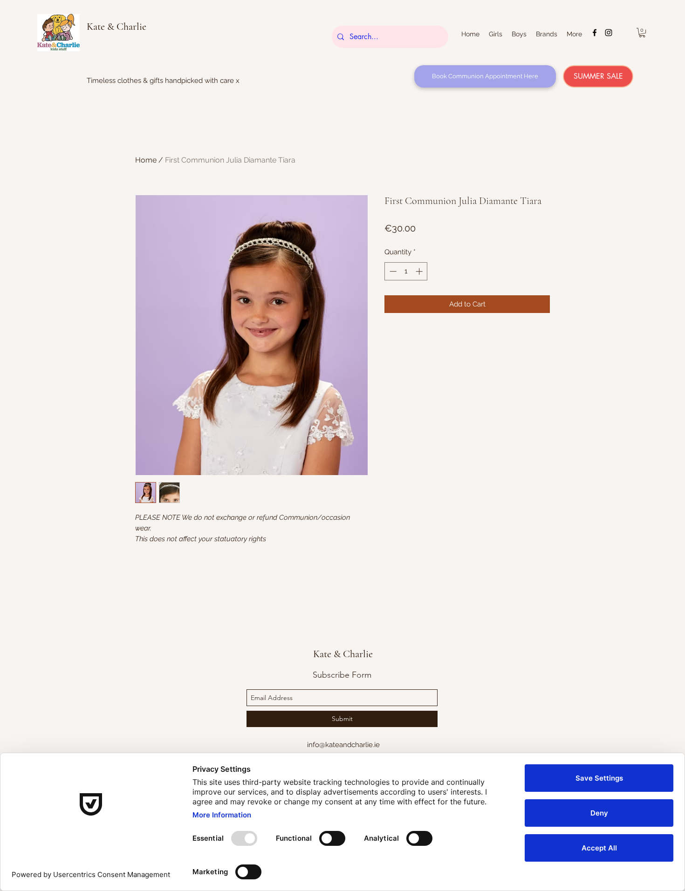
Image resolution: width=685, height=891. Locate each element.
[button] (642, 32)
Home (146, 160)
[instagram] (608, 32)
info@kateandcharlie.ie (343, 745)
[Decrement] (392, 271)
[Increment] (420, 271)
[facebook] (594, 32)
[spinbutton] (406, 271)
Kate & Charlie (116, 26)
